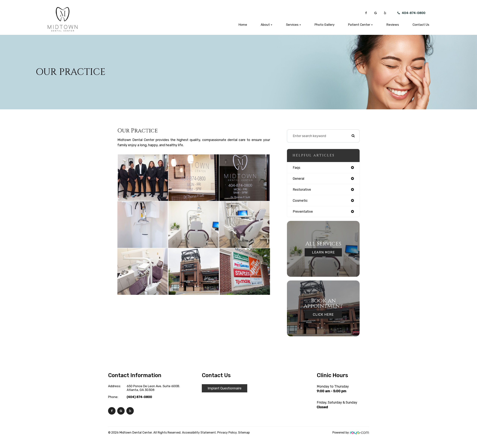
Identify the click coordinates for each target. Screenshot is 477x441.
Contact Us (421, 24)
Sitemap (244, 432)
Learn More (323, 252)
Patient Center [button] (359, 24)
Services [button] (292, 24)
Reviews (392, 24)
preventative (303, 212)
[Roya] (359, 432)
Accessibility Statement (199, 432)
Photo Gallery (324, 24)
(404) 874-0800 (139, 397)
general (298, 179)
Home (242, 24)
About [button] (265, 24)
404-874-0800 (413, 13)
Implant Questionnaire (224, 388)
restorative (302, 190)
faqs (296, 168)
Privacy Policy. (227, 432)
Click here (323, 314)
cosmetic (300, 201)
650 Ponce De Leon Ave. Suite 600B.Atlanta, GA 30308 (153, 388)
